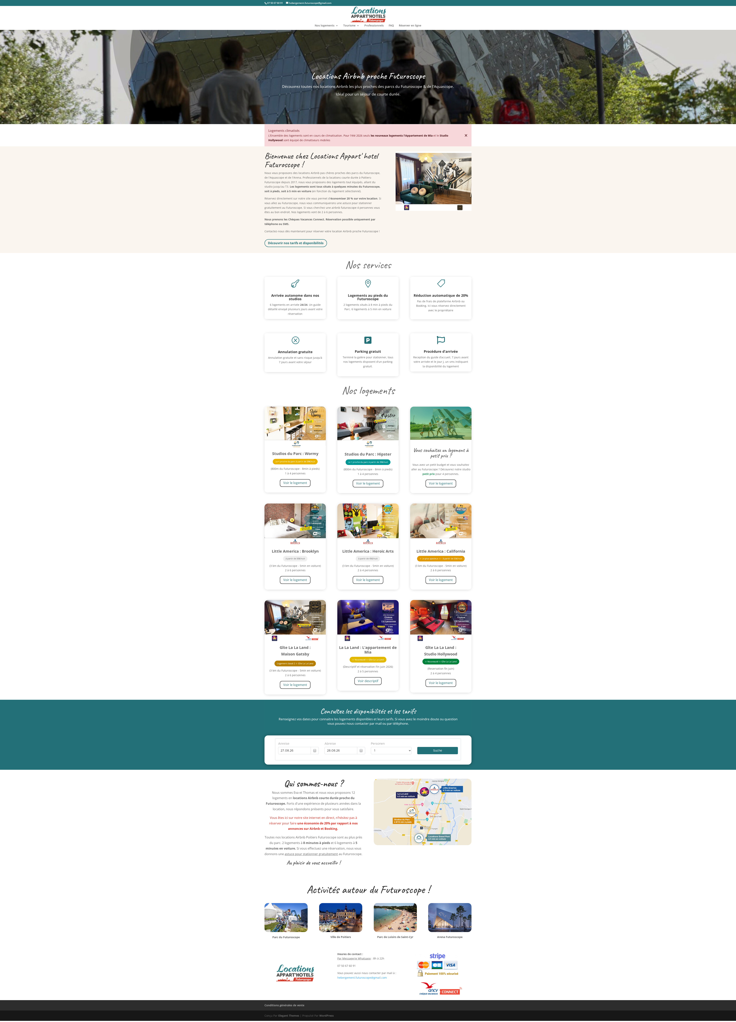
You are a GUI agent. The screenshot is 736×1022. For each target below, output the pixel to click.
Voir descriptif (368, 681)
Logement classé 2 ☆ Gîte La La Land (295, 663)
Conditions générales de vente (284, 1005)
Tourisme (349, 25)
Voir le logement (295, 483)
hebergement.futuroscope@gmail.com (362, 977)
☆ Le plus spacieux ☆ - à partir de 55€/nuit (441, 558)
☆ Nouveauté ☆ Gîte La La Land (368, 659)
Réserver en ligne (410, 25)
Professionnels (374, 25)
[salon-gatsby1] (434, 210)
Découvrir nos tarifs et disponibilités (296, 243)
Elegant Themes (288, 1015)
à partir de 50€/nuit (295, 558)
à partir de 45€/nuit (368, 558)
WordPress (326, 1015)
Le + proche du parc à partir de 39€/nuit (295, 461)
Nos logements (324, 25)
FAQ (391, 25)
